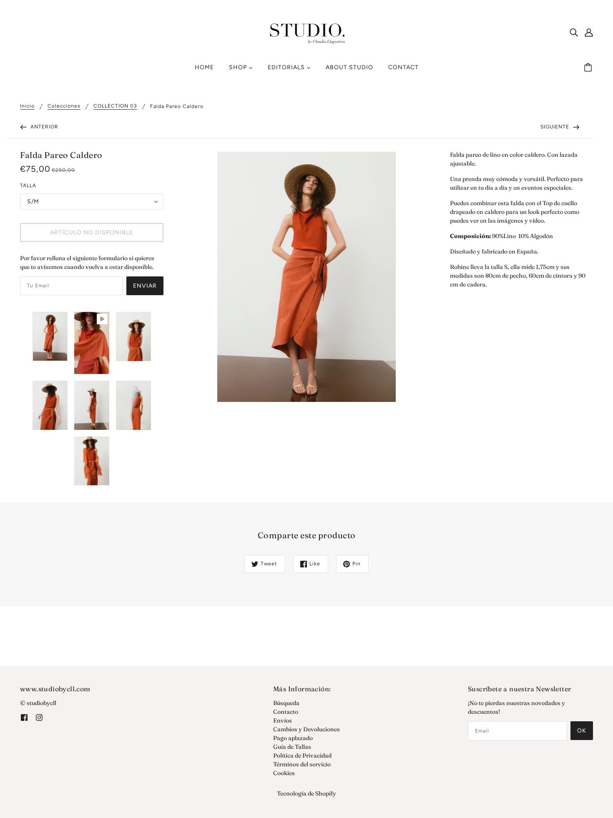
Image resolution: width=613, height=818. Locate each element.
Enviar (145, 285)
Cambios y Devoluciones (306, 729)
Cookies (284, 773)
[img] (573, 32)
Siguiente (555, 127)
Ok (581, 730)
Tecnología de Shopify (306, 793)
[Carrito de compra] (589, 67)
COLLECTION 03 (115, 106)
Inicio (27, 106)
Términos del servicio (302, 764)
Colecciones (64, 106)
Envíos (282, 720)
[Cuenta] (588, 32)
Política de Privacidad (302, 755)
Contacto (285, 711)
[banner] (307, 31)
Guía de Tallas (292, 746)
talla (28, 185)
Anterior (43, 127)
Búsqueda (286, 703)
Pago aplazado (293, 738)
